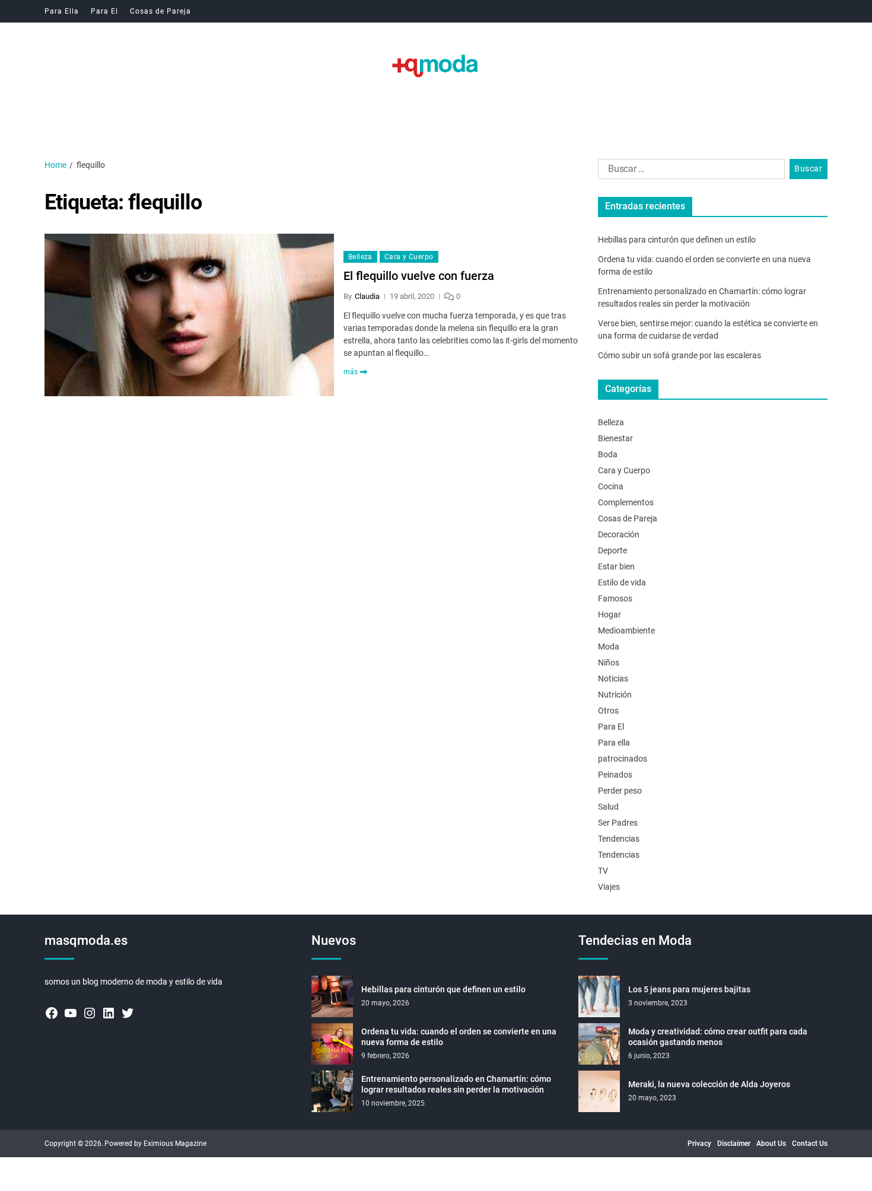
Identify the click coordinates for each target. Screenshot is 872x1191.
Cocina (610, 486)
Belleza (360, 257)
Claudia (367, 296)
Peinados (615, 774)
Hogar (609, 614)
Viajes (609, 886)
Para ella (614, 742)
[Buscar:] (689, 171)
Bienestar (615, 438)
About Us (771, 1143)
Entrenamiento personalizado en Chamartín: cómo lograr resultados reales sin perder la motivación (456, 1084)
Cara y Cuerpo (409, 257)
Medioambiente (626, 630)
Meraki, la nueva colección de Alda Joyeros (709, 1084)
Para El (104, 11)
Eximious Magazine (175, 1143)
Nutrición (615, 694)
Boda (608, 454)
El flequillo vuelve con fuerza (418, 276)
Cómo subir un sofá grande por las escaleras (679, 355)
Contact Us (810, 1143)
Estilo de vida (622, 582)
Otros (608, 710)
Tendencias (618, 838)
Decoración (618, 534)
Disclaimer (733, 1143)
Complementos (626, 502)
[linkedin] (108, 1013)
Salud (608, 806)
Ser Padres (618, 822)
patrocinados (622, 758)
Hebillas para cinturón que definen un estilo (677, 239)
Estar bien (616, 566)
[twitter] (127, 1013)
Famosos (615, 598)
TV (603, 870)
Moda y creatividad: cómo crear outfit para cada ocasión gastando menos (717, 1037)
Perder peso (620, 790)
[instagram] (89, 1013)
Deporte (612, 550)
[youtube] (70, 1013)
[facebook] (51, 1013)
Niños (608, 662)
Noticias (613, 678)
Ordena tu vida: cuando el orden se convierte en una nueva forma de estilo (458, 1037)
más (350, 372)
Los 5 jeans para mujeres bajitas (689, 989)
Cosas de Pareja (160, 11)
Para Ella (61, 11)
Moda (608, 646)
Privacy (699, 1143)
